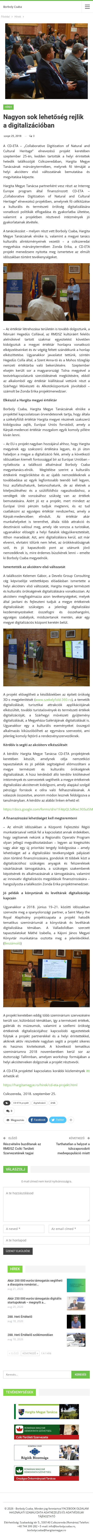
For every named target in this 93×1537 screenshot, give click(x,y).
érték (53, 1103)
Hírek (8, 107)
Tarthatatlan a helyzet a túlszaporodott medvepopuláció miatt (73, 1148)
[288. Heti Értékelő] (76, 1322)
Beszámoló (12, 943)
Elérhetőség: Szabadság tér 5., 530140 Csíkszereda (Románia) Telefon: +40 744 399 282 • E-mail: (46, 1524)
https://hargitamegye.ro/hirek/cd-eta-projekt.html (40, 1085)
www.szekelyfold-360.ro (53, 699)
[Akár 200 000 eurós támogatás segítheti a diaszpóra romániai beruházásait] (76, 1285)
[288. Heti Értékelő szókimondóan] (76, 1340)
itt (88, 1071)
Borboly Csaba (12, 7)
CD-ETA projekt (21, 1103)
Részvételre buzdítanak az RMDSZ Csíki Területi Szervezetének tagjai (22, 1148)
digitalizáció (40, 1103)
